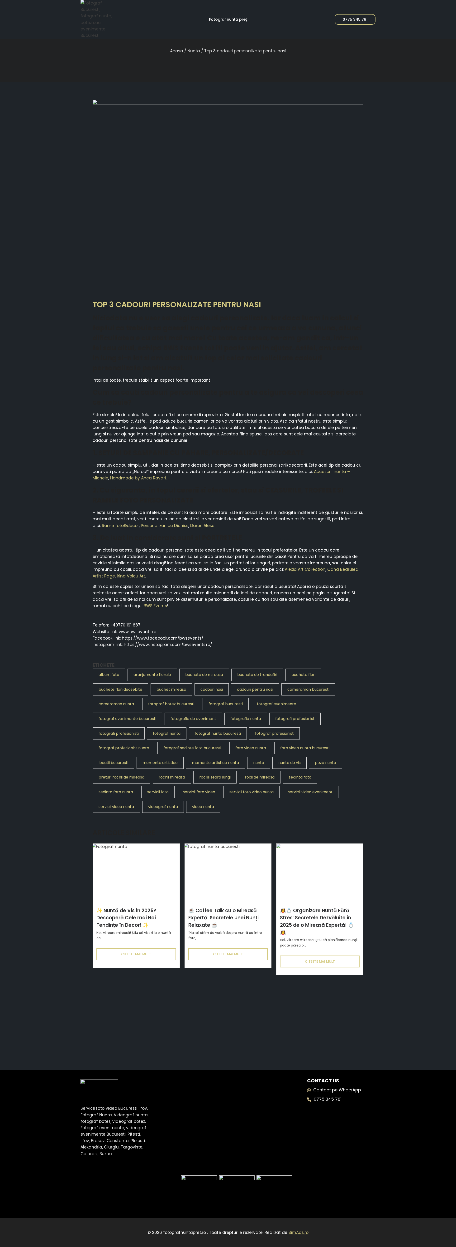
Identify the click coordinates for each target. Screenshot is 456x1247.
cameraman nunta (116, 704)
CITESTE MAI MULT (136, 954)
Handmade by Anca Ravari (138, 478)
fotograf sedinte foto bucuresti (192, 748)
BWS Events (183, 348)
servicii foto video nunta (251, 792)
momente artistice (160, 762)
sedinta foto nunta (116, 792)
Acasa (176, 51)
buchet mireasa (171, 689)
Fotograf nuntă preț (228, 19)
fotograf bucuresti (226, 704)
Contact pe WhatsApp (337, 1090)
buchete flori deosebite (120, 689)
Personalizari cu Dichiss (164, 525)
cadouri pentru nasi (255, 689)
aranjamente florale (152, 674)
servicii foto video (199, 792)
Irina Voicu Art (131, 576)
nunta (258, 762)
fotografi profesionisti (119, 733)
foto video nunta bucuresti (304, 748)
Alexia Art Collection (305, 569)
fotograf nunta (166, 733)
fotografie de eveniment (193, 718)
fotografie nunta (245, 718)
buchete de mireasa (204, 674)
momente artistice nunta (215, 762)
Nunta (193, 51)
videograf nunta (163, 806)
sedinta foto (300, 777)
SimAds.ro (299, 1232)
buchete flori (303, 674)
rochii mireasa (172, 777)
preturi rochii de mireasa (121, 777)
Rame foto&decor (120, 525)
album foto (109, 674)
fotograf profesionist (274, 733)
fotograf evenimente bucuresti (127, 718)
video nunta (203, 806)
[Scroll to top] (441, 1225)
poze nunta (325, 762)
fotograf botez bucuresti (171, 704)
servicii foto (158, 792)
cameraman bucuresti (308, 689)
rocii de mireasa (260, 777)
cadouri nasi (211, 689)
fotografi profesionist (295, 718)
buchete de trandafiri (257, 674)
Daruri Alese (202, 525)
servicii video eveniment (310, 792)
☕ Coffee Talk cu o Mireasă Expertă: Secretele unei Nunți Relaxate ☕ (223, 917)
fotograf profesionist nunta (124, 748)
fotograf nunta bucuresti (218, 733)
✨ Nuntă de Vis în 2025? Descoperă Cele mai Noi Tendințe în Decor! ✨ (126, 917)
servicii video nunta (116, 806)
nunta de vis (289, 762)
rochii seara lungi (215, 777)
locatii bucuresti (113, 762)
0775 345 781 (355, 19)
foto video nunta (250, 748)
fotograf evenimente (276, 704)
